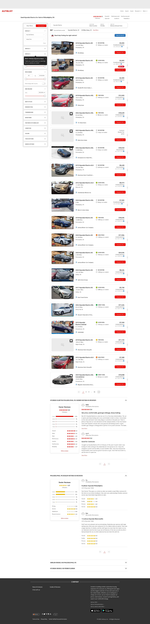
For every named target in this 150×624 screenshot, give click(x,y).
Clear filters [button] (30, 26)
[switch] (43, 83)
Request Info (120, 52)
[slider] (26, 66)
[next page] (98, 392)
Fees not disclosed (120, 149)
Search (127, 11)
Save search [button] (41, 26)
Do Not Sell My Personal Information (58, 619)
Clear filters (96, 30)
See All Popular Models (97, 604)
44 (94, 392)
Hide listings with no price (31, 83)
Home (122, 11)
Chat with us (36, 590)
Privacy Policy (44, 619)
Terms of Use (35, 619)
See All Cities (94, 602)
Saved (131, 11)
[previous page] (79, 392)
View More (84, 428)
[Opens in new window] (96, 610)
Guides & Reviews (55, 587)
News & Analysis (37, 587)
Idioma (36, 614)
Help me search (120, 35)
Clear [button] (44, 43)
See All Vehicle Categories (98, 606)
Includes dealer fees (120, 97)
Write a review (64, 451)
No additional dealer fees (118, 44)
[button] (35, 34)
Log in (55, 614)
